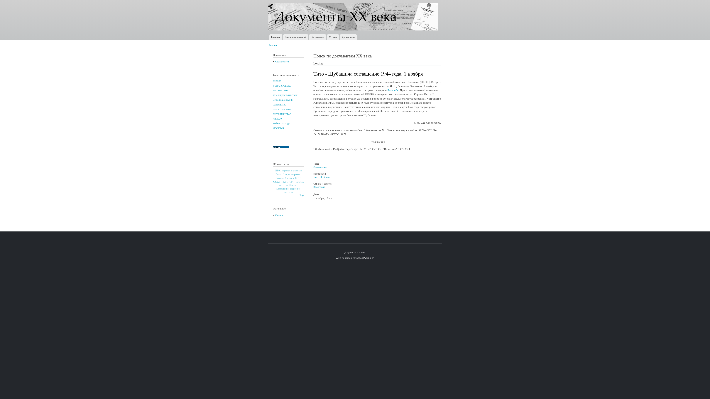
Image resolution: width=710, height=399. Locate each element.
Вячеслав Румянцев (363, 257)
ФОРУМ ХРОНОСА (282, 86)
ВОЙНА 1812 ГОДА (281, 123)
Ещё (302, 195)
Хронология (348, 37)
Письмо (293, 185)
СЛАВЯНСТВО (279, 104)
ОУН (292, 181)
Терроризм (295, 188)
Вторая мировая (291, 174)
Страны (333, 37)
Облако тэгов (282, 61)
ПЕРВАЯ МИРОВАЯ (282, 114)
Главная (275, 37)
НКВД (285, 181)
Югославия (319, 186)
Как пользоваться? (295, 37)
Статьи (279, 215)
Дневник (280, 177)
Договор (289, 178)
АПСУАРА (277, 118)
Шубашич (325, 176)
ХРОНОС (277, 81)
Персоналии (317, 37)
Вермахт (286, 170)
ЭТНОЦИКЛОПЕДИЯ (283, 100)
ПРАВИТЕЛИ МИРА (282, 109)
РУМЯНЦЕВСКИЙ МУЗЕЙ (285, 95)
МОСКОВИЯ (278, 128)
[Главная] (353, 17)
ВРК (277, 170)
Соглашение (282, 188)
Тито (315, 176)
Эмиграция (288, 192)
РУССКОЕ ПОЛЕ (280, 90)
